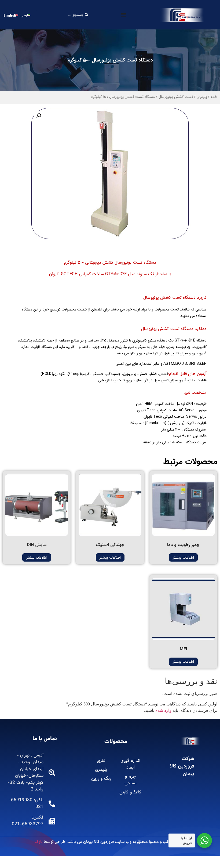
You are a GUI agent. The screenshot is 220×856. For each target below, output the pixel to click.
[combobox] (63, 14)
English (9, 15)
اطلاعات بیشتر (183, 558)
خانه (214, 97)
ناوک (39, 842)
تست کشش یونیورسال (176, 97)
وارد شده (163, 710)
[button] (38, 116)
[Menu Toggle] (123, 14)
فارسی (25, 15)
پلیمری (202, 97)
